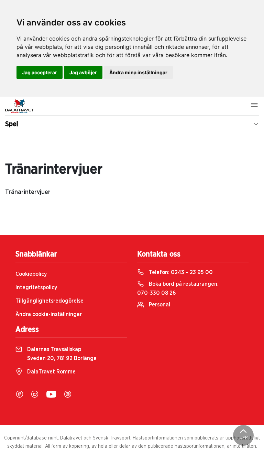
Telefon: (180, 272)
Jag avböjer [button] (83, 72)
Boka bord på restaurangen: (178, 288)
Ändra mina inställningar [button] (138, 72)
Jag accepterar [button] (39, 72)
